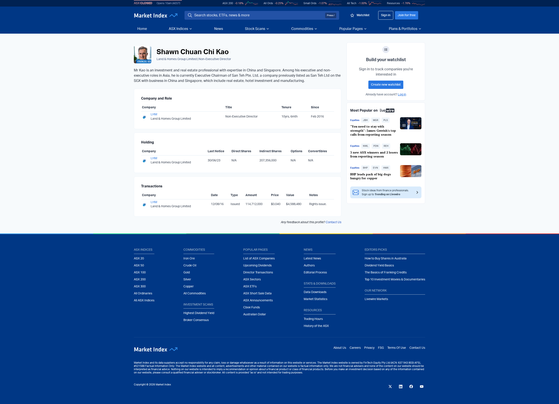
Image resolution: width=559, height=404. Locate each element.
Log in (402, 94)
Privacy (369, 347)
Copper (188, 286)
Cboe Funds (251, 307)
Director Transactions (258, 272)
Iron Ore (189, 258)
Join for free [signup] (407, 15)
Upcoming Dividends (257, 265)
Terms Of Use (396, 347)
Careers (355, 347)
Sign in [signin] (385, 15)
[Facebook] (411, 386)
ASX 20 (139, 258)
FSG (381, 347)
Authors (309, 265)
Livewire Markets (376, 299)
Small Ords (310, 3)
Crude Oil (189, 265)
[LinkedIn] (400, 386)
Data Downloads (315, 292)
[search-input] (258, 15)
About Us (339, 347)
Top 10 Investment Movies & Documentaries (395, 279)
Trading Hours (313, 319)
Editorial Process (315, 272)
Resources (393, 3)
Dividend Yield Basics (379, 265)
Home (142, 29)
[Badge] (385, 49)
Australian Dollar (254, 314)
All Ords (268, 3)
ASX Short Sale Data (257, 293)
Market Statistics (315, 299)
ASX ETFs (250, 286)
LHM (154, 114)
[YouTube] (421, 386)
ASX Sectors (252, 279)
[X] (390, 386)
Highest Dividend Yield (198, 313)
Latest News (312, 258)
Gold (186, 272)
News (218, 29)
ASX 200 (228, 3)
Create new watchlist (386, 84)
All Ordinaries (143, 293)
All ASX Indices (144, 300)
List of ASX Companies (259, 258)
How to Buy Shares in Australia (386, 258)
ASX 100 (140, 272)
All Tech (351, 3)
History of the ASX (316, 326)
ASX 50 (139, 265)
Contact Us (333, 222)
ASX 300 (140, 286)
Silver (187, 279)
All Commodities (194, 293)
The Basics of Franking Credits (386, 272)
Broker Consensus (196, 320)
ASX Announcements (258, 300)
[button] (365, 120)
